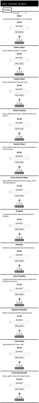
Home (4, 4)
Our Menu (22, 4)
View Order (12, 4)
